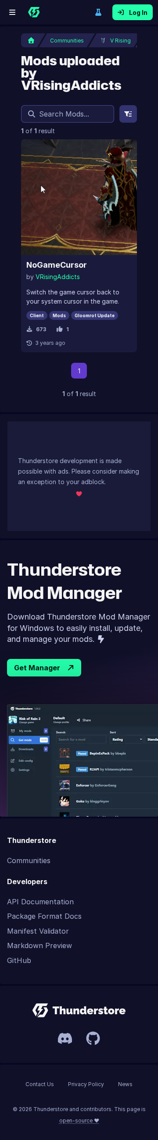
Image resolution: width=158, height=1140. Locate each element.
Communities (28, 860)
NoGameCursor (56, 264)
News (125, 1084)
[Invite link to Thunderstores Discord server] (65, 1038)
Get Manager (37, 667)
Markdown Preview (39, 945)
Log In (138, 12)
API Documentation (40, 901)
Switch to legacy (98, 12)
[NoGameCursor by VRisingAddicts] (79, 197)
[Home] (34, 12)
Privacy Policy (86, 1084)
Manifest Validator (38, 931)
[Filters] (128, 114)
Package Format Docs (44, 916)
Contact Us (39, 1084)
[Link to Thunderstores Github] (93, 1038)
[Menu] (12, 12)
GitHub (19, 960)
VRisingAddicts (58, 276)
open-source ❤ (79, 1120)
